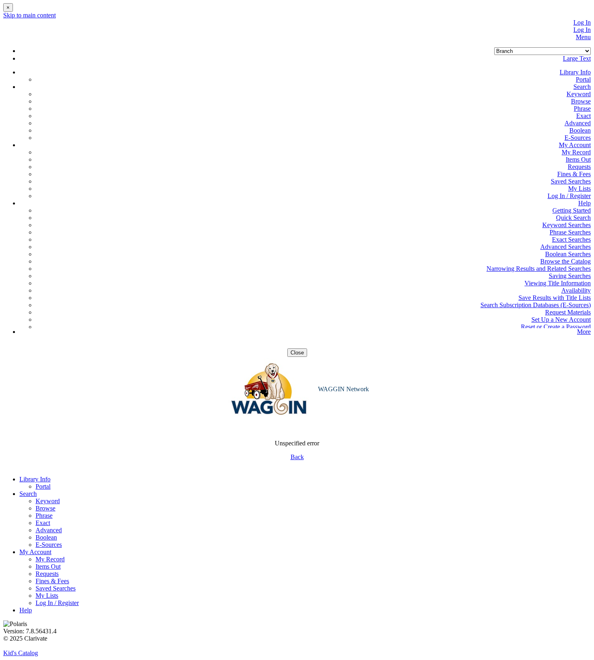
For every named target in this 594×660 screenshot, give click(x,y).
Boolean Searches (568, 254)
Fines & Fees (574, 174)
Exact (583, 115)
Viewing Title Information (557, 283)
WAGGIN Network (343, 389)
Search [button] (582, 86)
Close (297, 353)
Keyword (579, 94)
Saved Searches (571, 181)
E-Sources (578, 137)
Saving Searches (570, 275)
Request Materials (568, 312)
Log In (582, 22)
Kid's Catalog (20, 652)
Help (25, 610)
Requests (579, 166)
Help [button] (584, 203)
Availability (576, 290)
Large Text (577, 58)
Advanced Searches (565, 246)
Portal (583, 79)
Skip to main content (29, 15)
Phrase (582, 108)
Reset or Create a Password (556, 326)
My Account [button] (575, 144)
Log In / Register (569, 195)
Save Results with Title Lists (554, 297)
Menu (583, 37)
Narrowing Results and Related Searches (539, 268)
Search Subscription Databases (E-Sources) (535, 305)
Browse (581, 101)
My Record (576, 152)
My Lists (579, 188)
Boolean (580, 130)
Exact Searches (571, 239)
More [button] (584, 331)
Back (297, 456)
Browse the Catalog (565, 261)
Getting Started (571, 210)
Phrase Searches (570, 232)
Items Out (578, 159)
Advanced (578, 123)
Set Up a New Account (561, 319)
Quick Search (573, 217)
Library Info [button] (575, 72)
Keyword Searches (566, 224)
